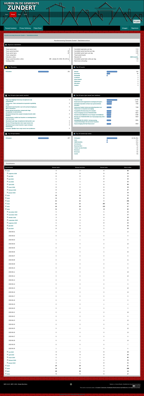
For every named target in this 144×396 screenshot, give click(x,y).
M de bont (77, 152)
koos (75, 140)
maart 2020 (12, 357)
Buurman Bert (78, 146)
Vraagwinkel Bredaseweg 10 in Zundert (85, 111)
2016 (8, 374)
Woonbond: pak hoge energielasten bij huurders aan (20, 121)
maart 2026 (12, 187)
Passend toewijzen (11, 28)
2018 (8, 368)
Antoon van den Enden (80, 148)
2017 (8, 371)
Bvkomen (77, 150)
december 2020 (13, 212)
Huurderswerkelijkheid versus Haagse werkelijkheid (88, 114)
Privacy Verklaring (25, 28)
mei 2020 (11, 352)
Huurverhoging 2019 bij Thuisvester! (84, 124)
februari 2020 (12, 360)
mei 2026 (11, 182)
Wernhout (77, 83)
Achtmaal (77, 77)
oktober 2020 (12, 217)
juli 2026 (11, 176)
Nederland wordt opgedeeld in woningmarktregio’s (88, 102)
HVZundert (9, 71)
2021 (8, 206)
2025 (8, 195)
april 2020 (11, 355)
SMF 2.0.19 (7, 384)
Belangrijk (77, 75)
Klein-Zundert (78, 79)
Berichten (77, 73)
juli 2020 (11, 226)
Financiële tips (78, 100)
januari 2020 (12, 363)
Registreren (134, 28)
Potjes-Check (38, 28)
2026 (8, 171)
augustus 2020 (13, 223)
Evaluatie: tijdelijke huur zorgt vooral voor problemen (20, 128)
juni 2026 (11, 179)
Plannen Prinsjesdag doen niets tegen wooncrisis (19, 123)
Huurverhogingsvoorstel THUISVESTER (85, 113)
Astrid (76, 154)
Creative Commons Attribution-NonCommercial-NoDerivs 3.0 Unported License (118, 387)
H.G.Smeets (77, 144)
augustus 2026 (13, 173)
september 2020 (13, 220)
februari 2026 (12, 190)
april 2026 (11, 184)
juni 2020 (11, 228)
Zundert (76, 85)
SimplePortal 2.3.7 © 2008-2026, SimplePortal (72, 394)
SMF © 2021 (14, 384)
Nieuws (76, 71)
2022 (8, 204)
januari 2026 (12, 193)
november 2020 (13, 215)
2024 (8, 198)
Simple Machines (22, 384)
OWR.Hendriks (134, 57)
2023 (8, 201)
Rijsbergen (77, 81)
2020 (8, 209)
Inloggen (124, 28)
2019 (8, 366)
